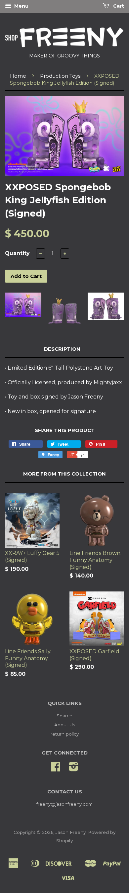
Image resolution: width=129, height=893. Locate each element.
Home (18, 76)
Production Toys (60, 76)
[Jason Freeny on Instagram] (73, 768)
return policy (65, 734)
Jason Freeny (71, 832)
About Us (64, 724)
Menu (20, 6)
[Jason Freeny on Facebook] (56, 768)
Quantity (17, 253)
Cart (118, 6)
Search (64, 715)
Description (62, 349)
